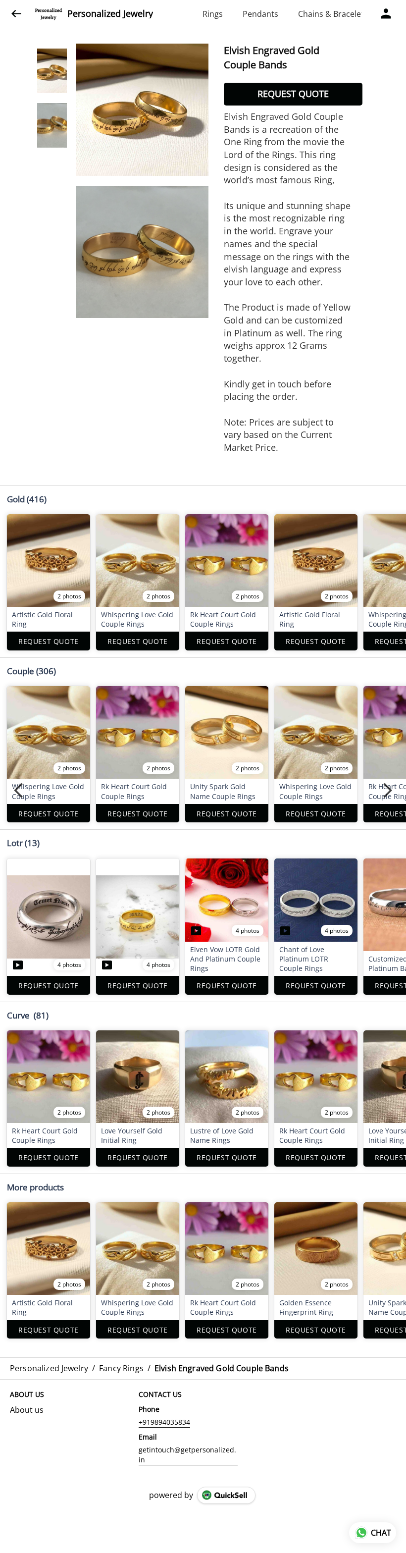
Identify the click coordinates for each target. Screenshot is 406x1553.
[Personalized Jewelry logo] (48, 13)
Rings (213, 13)
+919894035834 (164, 1422)
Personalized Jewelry (110, 14)
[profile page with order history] (386, 14)
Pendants (260, 13)
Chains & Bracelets (333, 13)
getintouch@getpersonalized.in (187, 1454)
